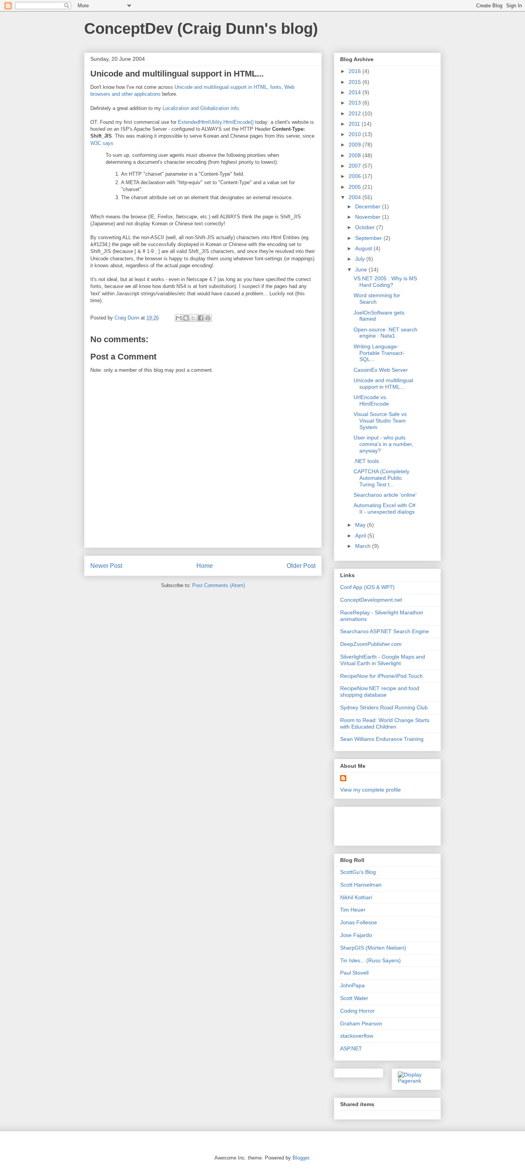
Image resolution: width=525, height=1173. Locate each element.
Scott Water (354, 998)
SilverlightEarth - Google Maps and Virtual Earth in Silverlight (382, 660)
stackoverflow (356, 1036)
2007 (355, 166)
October (365, 227)
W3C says (101, 143)
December (368, 206)
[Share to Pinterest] (208, 318)
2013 (355, 103)
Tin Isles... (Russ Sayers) (370, 960)
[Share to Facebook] (200, 318)
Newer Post (106, 565)
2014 (355, 92)
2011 (355, 124)
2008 (355, 155)
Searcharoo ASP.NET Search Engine (384, 631)
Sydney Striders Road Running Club (384, 707)
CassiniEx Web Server (381, 370)
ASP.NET (351, 1048)
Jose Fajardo (356, 935)
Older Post (301, 565)
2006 (355, 176)
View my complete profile (370, 790)
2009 (355, 144)
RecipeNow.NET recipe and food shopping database (379, 691)
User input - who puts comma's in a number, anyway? (383, 444)
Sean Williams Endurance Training (382, 739)
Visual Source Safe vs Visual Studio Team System (380, 420)
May (361, 525)
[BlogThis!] (186, 318)
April (361, 535)
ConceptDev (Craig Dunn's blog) (201, 28)
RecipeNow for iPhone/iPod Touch (381, 676)
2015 (355, 82)
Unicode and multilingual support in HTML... (383, 383)
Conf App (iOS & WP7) (367, 587)
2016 (355, 71)
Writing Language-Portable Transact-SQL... (379, 353)
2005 (355, 187)
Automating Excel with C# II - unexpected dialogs (384, 508)
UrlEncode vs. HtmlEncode (371, 400)
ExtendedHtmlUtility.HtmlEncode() (216, 122)
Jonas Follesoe (358, 922)
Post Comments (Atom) (218, 585)
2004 (355, 197)
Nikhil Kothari (356, 897)
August (364, 248)
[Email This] (179, 318)
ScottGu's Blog (358, 872)
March (363, 546)
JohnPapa (352, 985)
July (360, 259)
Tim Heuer (353, 910)
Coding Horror (357, 1011)
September (369, 238)
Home (204, 565)
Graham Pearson (361, 1023)
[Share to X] (193, 318)
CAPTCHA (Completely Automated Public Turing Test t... (381, 478)
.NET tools (366, 461)
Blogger (300, 1158)
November (368, 217)
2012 (355, 113)
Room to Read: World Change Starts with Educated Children (384, 723)
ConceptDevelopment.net (371, 600)
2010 (355, 134)
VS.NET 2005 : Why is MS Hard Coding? (385, 281)
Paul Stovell (354, 973)
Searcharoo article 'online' (385, 495)
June (362, 269)
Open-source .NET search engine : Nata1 (385, 332)
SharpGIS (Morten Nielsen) (373, 948)
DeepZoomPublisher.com (371, 644)
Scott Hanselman (361, 885)
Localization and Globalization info (201, 108)
